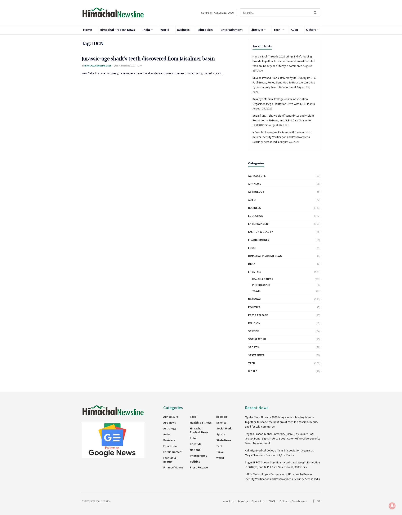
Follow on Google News (293, 501)
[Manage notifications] (392, 505)
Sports (253, 347)
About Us (228, 501)
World (164, 29)
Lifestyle (256, 29)
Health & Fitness (262, 279)
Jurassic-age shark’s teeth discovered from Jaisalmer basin (148, 59)
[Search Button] (316, 12)
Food (252, 248)
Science (253, 331)
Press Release (258, 315)
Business (183, 29)
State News (256, 355)
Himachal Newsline (100, 500)
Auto (294, 29)
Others (311, 29)
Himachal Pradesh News (117, 29)
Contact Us (258, 501)
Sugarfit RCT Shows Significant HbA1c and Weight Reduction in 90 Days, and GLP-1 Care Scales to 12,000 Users (283, 120)
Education (205, 29)
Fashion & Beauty (260, 232)
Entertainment (232, 29)
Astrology (256, 192)
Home (87, 29)
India (146, 29)
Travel (256, 291)
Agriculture (257, 176)
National (254, 299)
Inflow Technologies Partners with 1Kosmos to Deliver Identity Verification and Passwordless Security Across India (281, 137)
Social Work (257, 339)
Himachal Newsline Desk (97, 65)
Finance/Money (258, 240)
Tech (277, 29)
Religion (254, 323)
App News (254, 184)
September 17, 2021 (125, 65)
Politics (254, 307)
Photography (261, 284)
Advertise (243, 501)
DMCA (272, 501)
